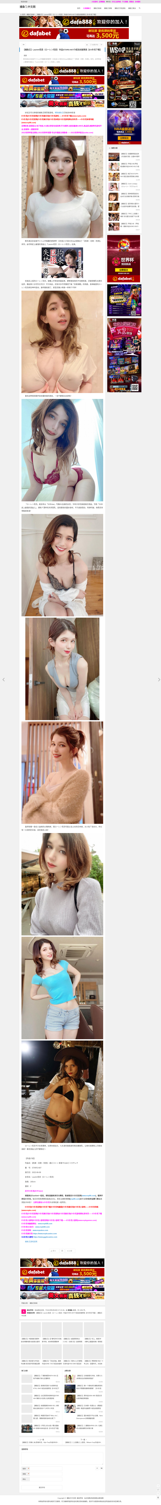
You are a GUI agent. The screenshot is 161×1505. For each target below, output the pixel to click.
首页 (78, 8)
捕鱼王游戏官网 (31, 1242)
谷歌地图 (100, 1498)
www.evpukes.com (40, 1230)
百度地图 (94, 1498)
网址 (24, 1479)
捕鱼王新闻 (97, 8)
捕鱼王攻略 (108, 8)
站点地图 (87, 1498)
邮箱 (26, 1474)
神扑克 (108, 2)
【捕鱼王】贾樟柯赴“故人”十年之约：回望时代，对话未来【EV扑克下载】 (93, 1363)
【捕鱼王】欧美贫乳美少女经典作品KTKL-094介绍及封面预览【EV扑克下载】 (46, 1388)
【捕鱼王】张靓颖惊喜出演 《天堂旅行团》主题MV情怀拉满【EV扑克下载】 (130, 156)
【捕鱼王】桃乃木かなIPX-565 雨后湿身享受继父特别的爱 (129, 176)
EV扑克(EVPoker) (35, 1191)
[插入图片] (101, 1468)
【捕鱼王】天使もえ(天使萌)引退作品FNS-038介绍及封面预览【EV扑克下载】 (72, 1363)
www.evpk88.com (45, 1224)
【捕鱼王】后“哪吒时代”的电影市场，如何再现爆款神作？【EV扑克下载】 (51, 1341)
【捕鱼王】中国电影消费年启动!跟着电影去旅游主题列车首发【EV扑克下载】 (30, 1341)
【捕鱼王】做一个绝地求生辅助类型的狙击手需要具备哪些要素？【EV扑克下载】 (89, 1388)
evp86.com (75, 1199)
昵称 (26, 1468)
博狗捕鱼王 (59, 113)
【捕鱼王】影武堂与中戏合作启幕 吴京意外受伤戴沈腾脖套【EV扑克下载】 (30, 1363)
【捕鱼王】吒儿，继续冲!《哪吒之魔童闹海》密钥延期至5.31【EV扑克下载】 (93, 1341)
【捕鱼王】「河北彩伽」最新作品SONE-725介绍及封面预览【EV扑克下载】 (52, 1363)
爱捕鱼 (70, 1310)
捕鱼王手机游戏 (120, 8)
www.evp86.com (88, 1196)
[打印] (87, 44)
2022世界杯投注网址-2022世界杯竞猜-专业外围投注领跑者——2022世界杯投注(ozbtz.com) (57, 133)
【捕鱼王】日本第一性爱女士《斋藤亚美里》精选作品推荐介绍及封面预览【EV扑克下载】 (89, 1408)
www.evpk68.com (42, 1227)
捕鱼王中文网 (27, 6)
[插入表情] (97, 1468)
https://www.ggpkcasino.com (45, 1237)
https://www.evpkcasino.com (45, 1234)
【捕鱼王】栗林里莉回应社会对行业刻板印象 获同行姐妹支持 (129, 196)
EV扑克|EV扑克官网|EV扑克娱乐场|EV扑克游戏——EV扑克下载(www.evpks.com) (53, 116)
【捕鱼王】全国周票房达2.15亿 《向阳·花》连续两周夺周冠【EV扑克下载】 (72, 1341)
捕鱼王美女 (132, 8)
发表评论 (95, 45)
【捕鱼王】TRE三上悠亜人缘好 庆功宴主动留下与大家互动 (129, 216)
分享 (70, 1251)
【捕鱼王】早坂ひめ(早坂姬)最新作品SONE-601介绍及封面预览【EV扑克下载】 (129, 166)
